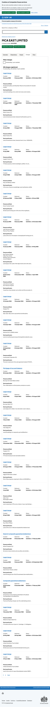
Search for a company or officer (10, 28)
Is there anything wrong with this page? (41, 687)
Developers (29, 700)
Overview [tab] (5, 54)
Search (46, 31)
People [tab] (21, 54)
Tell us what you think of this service (7, 687)
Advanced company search (8, 36)
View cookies (34, 12)
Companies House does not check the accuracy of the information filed (16, 23)
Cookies (8, 700)
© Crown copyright (44, 703)
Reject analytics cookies (23, 12)
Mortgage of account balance (12, 368)
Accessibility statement (21, 700)
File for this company (19, 46)
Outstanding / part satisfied (13, 62)
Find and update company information (12, 21)
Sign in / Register (44, 25)
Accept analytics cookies (9, 12)
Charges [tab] (28, 54)
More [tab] (34, 54)
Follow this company (7, 46)
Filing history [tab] (13, 54)
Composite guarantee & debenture (14, 581)
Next (8, 675)
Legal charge (7, 73)
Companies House (9, 703)
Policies (3, 700)
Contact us (13, 700)
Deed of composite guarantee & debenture (17, 534)
